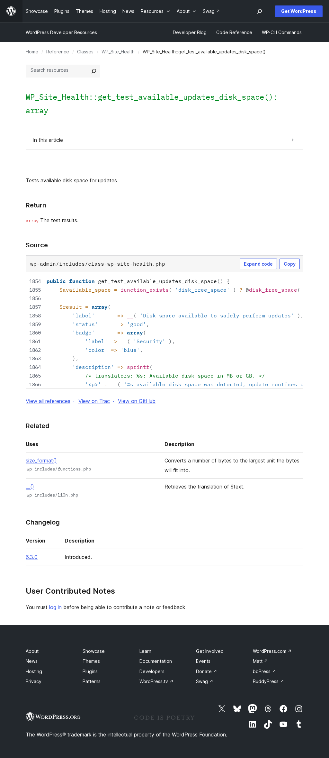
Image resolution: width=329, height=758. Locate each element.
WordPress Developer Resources (61, 32)
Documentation (155, 661)
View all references (48, 401)
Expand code (258, 264)
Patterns (92, 681)
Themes (91, 661)
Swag (204, 681)
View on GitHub (137, 401)
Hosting (34, 671)
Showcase (94, 651)
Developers (151, 671)
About (32, 651)
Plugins (90, 671)
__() (30, 486)
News (32, 661)
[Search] (93, 71)
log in (55, 607)
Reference (57, 51)
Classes (85, 51)
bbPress (264, 671)
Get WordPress (298, 11)
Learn (145, 651)
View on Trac (94, 401)
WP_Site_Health (118, 51)
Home (32, 51)
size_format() (41, 460)
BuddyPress (268, 681)
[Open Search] (260, 11)
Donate (206, 671)
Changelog (43, 522)
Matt (260, 661)
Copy (290, 264)
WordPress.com (272, 651)
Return (36, 205)
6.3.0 (32, 557)
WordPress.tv (156, 681)
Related (37, 426)
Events (203, 661)
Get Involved (210, 651)
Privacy (33, 681)
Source (37, 245)
